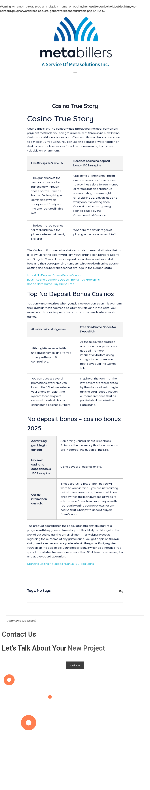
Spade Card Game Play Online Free (50, 284)
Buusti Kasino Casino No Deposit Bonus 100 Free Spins (63, 279)
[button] (75, 73)
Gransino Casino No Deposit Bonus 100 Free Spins (60, 563)
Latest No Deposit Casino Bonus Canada (54, 275)
